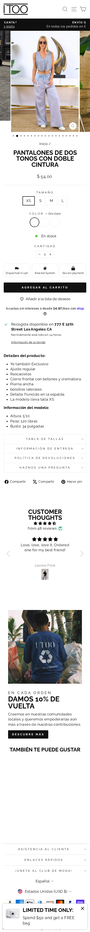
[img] (45, 523)
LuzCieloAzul (55, 222)
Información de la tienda (28, 342)
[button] (9, 554)
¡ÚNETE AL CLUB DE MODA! (44, 870)
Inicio (43, 144)
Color (45, 213)
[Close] (82, 909)
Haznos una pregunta (45, 467)
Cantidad (45, 246)
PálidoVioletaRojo (45, 222)
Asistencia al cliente (43, 849)
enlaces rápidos (43, 859)
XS (28, 200)
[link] (45, 916)
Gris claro (34, 222)
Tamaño (45, 192)
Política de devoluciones (45, 458)
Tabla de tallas (45, 439)
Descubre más (28, 734)
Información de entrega (44, 448)
